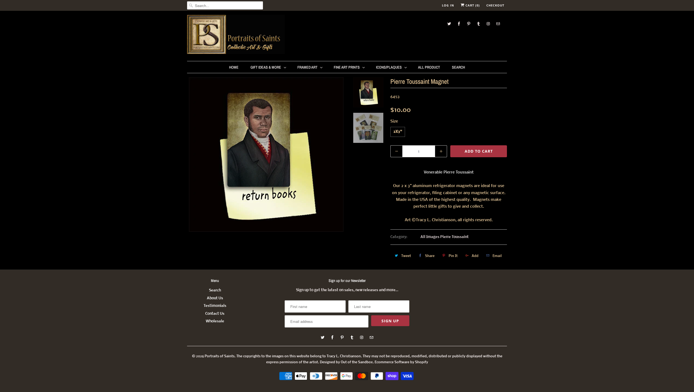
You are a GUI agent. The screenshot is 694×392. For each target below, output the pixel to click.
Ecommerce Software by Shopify (401, 362)
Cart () (472, 5)
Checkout (495, 5)
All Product (429, 67)
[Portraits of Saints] (236, 35)
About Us (215, 298)
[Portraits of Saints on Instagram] (488, 24)
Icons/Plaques (389, 67)
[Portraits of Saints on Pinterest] (468, 24)
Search (458, 67)
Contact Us (214, 314)
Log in (448, 5)
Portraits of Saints (219, 356)
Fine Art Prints (347, 67)
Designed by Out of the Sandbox (346, 362)
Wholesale (215, 321)
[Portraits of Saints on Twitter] (449, 24)
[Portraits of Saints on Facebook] (458, 24)
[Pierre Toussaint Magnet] (266, 154)
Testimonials (215, 306)
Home (234, 67)
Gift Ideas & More (265, 67)
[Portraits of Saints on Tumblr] (478, 24)
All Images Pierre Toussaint (444, 237)
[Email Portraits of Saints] (498, 24)
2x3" (397, 132)
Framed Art (307, 67)
